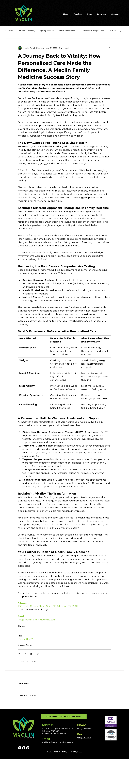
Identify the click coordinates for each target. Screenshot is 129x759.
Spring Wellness (47, 30)
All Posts (9, 30)
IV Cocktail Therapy (26, 30)
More (111, 30)
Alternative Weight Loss (93, 30)
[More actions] (109, 48)
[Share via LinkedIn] (31, 653)
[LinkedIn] (19, 747)
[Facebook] (23, 747)
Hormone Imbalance (68, 30)
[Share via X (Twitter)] (25, 653)
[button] (120, 31)
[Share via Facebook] (19, 653)
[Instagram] (27, 747)
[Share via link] (37, 653)
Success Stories (25, 645)
